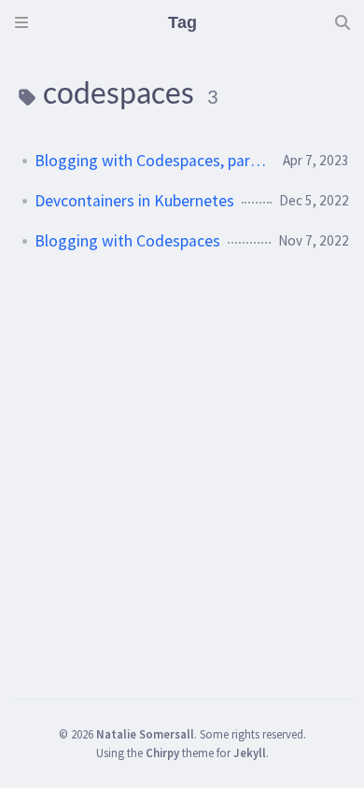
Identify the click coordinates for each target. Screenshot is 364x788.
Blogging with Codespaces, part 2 (151, 160)
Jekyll (249, 752)
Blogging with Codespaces (127, 241)
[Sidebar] (21, 22)
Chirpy (162, 752)
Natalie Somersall (145, 733)
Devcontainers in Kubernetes (134, 200)
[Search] (342, 22)
